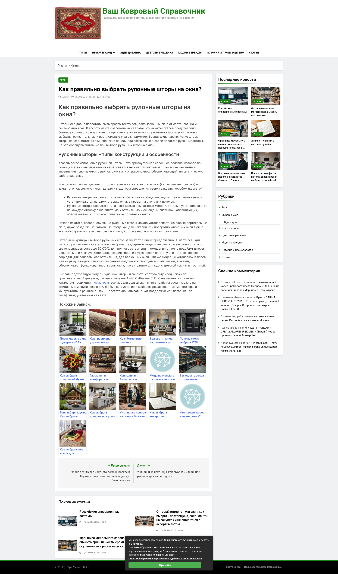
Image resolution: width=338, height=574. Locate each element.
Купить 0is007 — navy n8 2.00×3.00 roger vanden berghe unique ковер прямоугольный (249, 346)
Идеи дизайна (130, 52)
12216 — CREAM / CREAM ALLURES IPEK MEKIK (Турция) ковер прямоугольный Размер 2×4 (248, 331)
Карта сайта (233, 567)
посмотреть (101, 282)
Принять (165, 565)
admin (65, 97)
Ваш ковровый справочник (153, 11)
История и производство (225, 52)
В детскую (230, 222)
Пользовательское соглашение (263, 567)
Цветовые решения (159, 52)
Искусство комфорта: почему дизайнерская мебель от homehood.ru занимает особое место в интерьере (265, 180)
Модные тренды (190, 52)
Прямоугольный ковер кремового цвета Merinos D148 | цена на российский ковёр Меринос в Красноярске (250, 286)
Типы (83, 52)
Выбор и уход (102, 52)
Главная (63, 65)
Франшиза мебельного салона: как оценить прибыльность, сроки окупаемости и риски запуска (105, 542)
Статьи (254, 52)
